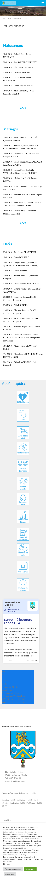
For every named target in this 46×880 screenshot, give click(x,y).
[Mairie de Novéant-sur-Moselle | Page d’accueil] (11, 3)
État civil (7, 18)
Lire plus (6, 864)
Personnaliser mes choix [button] (13, 869)
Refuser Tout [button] (9, 874)
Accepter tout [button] (30, 869)
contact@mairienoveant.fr (15, 781)
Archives (7, 820)
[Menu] (43, 3)
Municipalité (20, 18)
